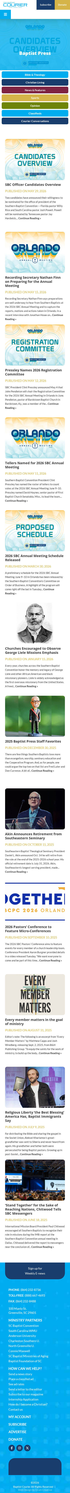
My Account (19, 1417)
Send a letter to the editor (25, 1389)
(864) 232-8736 (31, 1290)
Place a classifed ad (20, 1379)
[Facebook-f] (11, 1448)
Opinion (35, 105)
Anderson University (22, 1336)
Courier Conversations (35, 121)
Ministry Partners (25, 1320)
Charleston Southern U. (24, 1341)
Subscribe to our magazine (25, 1394)
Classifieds (35, 113)
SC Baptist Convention (23, 1325)
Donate (15, 1439)
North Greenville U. (21, 1346)
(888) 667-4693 (35, 1295)
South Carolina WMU (22, 1331)
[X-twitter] (27, 1448)
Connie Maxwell (19, 1351)
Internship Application (23, 1399)
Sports (35, 97)
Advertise (17, 1432)
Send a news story (20, 1374)
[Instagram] (19, 1448)
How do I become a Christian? (27, 1404)
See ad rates (16, 1384)
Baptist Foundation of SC (25, 1361)
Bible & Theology (35, 74)
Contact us (15, 1409)
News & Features (35, 90)
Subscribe (17, 1424)
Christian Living (35, 82)
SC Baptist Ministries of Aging (28, 1356)
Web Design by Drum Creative (35, 1489)
